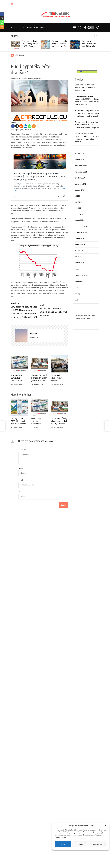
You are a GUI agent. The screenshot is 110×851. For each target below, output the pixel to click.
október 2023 (80, 238)
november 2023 (81, 232)
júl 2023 (78, 257)
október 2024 (80, 178)
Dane (36, 27)
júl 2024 (78, 196)
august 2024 (80, 190)
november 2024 (81, 172)
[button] (106, 826)
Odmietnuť (80, 844)
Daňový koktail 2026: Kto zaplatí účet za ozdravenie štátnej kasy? (19, 422)
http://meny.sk (34, 337)
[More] (34, 126)
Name (20, 468)
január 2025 (79, 160)
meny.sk (37, 79)
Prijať (63, 844)
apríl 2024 (79, 214)
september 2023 (81, 244)
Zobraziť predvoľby (98, 844)
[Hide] (1, 31)
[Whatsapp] (29, 126)
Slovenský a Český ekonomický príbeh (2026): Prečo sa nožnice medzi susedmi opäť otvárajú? (87, 113)
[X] (17, 126)
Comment (22, 450)
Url (19, 492)
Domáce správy (81, 276)
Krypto (29, 27)
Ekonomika (15, 27)
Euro (23, 27)
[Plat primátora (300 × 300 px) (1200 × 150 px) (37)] (39, 116)
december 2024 (81, 166)
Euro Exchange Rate (88, 71)
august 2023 (80, 250)
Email (20, 480)
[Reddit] (21, 126)
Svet (42, 27)
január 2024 (79, 220)
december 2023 (81, 226)
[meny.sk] (21, 335)
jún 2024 (78, 202)
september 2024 (81, 184)
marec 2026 (79, 154)
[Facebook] (13, 126)
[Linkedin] (25, 126)
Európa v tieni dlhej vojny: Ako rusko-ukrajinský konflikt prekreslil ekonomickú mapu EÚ (87, 125)
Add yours (49, 441)
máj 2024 (78, 208)
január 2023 (79, 263)
